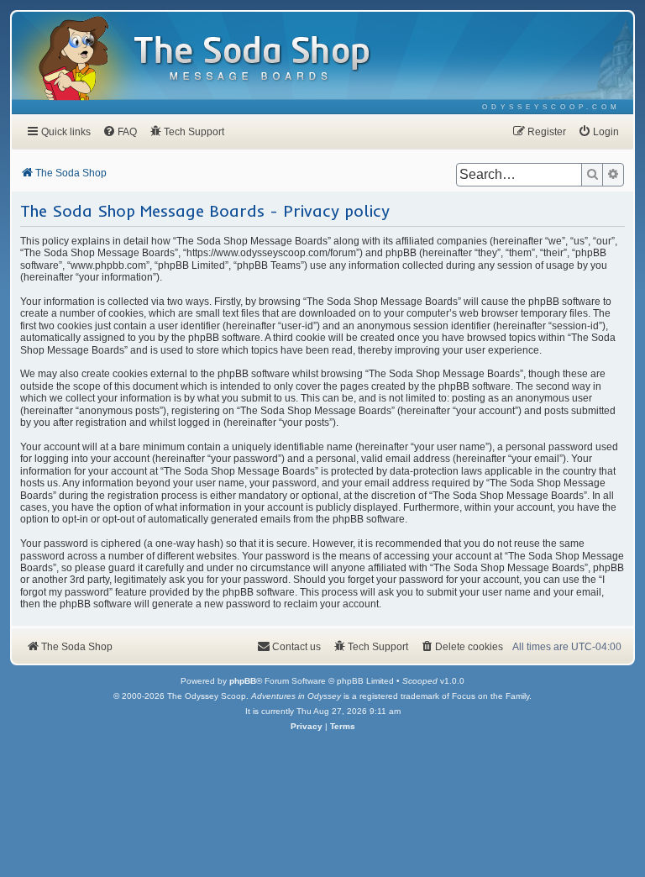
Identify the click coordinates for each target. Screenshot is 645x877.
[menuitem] (551, 107)
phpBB (242, 680)
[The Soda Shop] (253, 59)
